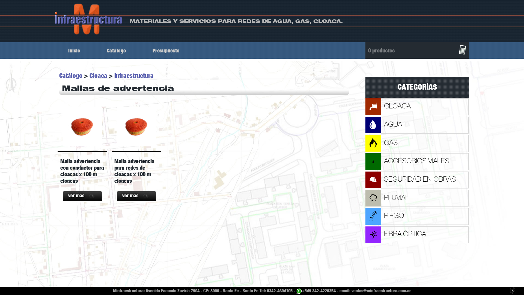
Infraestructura (134, 75)
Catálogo (116, 51)
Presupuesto (166, 51)
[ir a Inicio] (89, 19)
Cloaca (98, 75)
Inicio (74, 51)
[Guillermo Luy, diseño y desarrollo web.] (513, 291)
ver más (76, 196)
